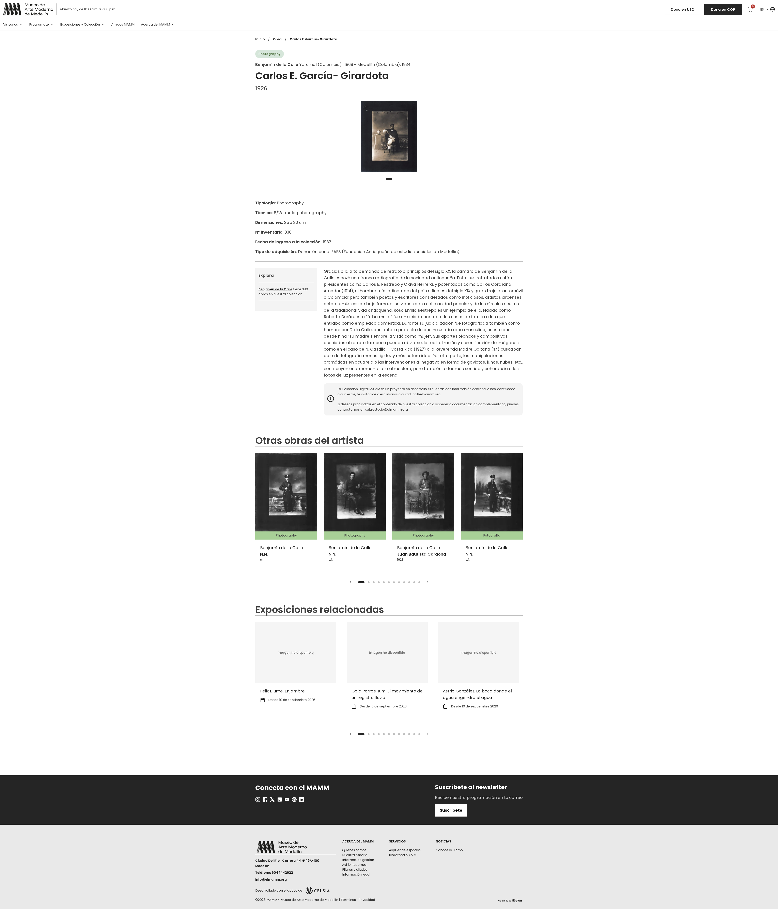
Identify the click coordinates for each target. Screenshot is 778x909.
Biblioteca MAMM (402, 855)
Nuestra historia (354, 855)
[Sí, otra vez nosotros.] (510, 900)
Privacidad (366, 899)
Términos (348, 899)
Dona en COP (723, 9)
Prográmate (39, 24)
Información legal (356, 874)
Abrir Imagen (389, 136)
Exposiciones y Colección (80, 24)
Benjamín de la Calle (275, 289)
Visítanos (10, 24)
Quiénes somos (354, 850)
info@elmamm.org (271, 879)
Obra (277, 39)
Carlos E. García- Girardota (313, 39)
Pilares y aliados (354, 869)
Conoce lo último (449, 850)
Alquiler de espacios (405, 850)
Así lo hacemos (354, 864)
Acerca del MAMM (155, 24)
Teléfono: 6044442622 (274, 872)
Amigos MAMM (123, 24)
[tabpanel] (389, 136)
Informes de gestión (358, 859)
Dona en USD (682, 9)
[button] (764, 9)
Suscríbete (451, 810)
